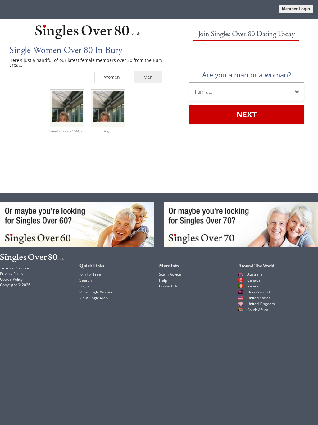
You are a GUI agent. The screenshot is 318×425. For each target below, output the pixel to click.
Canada (254, 280)
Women (112, 77)
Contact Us (168, 286)
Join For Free (90, 274)
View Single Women (96, 292)
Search (86, 280)
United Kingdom (261, 303)
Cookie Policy (11, 279)
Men (148, 77)
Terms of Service (14, 268)
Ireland (253, 286)
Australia (255, 274)
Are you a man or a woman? (246, 74)
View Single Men (94, 298)
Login (84, 286)
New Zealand (258, 292)
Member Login (296, 9)
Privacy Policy (11, 273)
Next (246, 114)
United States (258, 298)
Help (163, 280)
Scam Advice (170, 274)
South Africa (257, 309)
